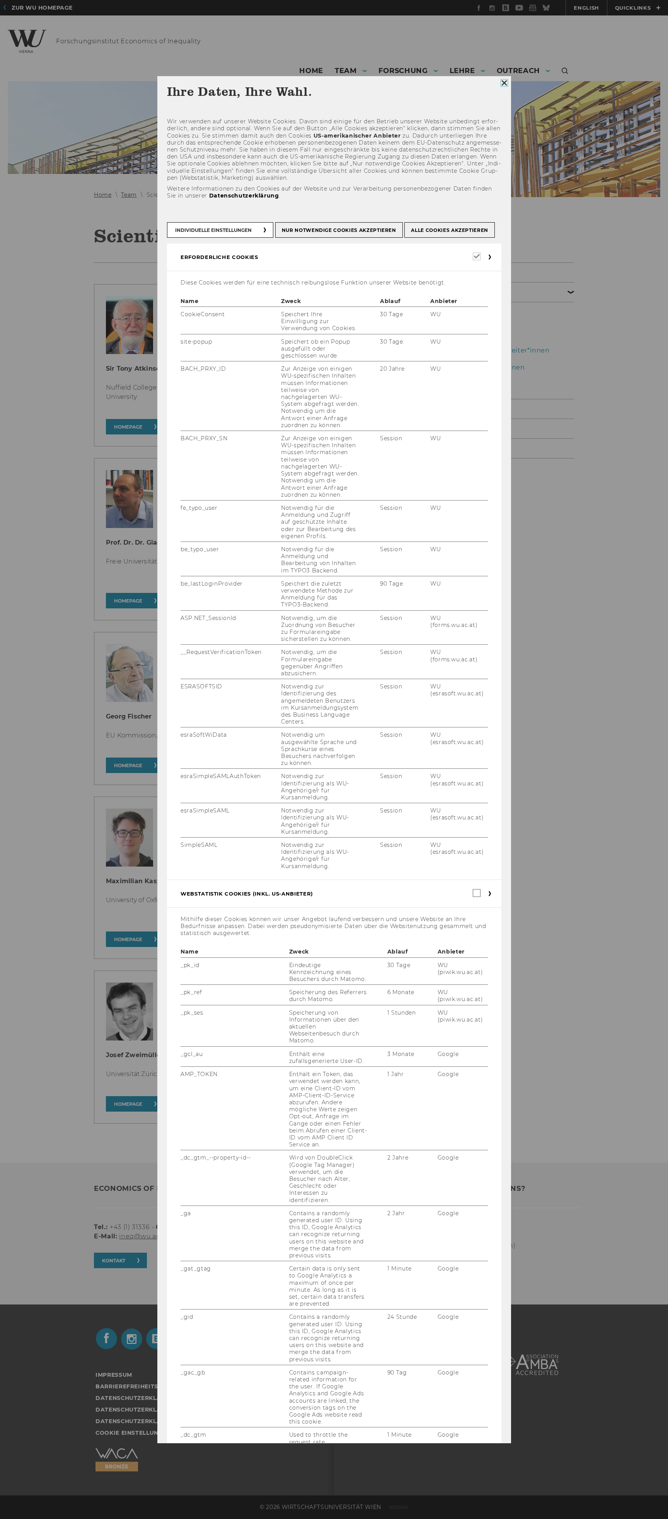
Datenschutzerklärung (244, 195)
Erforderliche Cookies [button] (219, 257)
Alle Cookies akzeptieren (449, 230)
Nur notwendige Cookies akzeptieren (338, 230)
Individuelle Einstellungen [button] (213, 230)
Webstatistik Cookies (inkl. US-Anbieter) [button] (247, 893)
